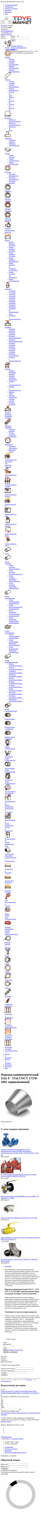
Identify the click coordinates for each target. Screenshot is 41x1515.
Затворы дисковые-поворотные (13, 377)
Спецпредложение (11, 1051)
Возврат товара (6, 1421)
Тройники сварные (12, 141)
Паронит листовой (8, 891)
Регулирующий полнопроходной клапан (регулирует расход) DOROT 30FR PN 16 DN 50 (19, 1175)
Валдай (8, 1391)
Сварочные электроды (8, 1005)
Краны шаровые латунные (12, 243)
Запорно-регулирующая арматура (10, 230)
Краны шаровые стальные (12, 249)
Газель (3, 1391)
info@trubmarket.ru (7, 31)
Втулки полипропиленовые (15, 679)
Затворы (7, 369)
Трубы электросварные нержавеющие (14, 636)
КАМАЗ (3, 1393)
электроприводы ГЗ (10, 505)
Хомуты (7, 988)
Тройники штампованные (14, 144)
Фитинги (8, 191)
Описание (8, 1266)
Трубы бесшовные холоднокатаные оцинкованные (14, 613)
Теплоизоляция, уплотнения (10, 792)
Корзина (3, 25)
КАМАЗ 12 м (28, 1393)
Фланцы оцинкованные (14, 67)
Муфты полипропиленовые (15, 665)
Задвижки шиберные (12, 306)
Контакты (8, 12)
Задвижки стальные (12, 298)
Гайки (7, 964)
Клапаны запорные (12, 333)
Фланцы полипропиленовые (15, 682)
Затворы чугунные (12, 403)
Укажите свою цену (7, 1370)
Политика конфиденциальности (16, 1452)
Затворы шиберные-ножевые (12, 372)
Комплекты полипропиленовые (15, 700)
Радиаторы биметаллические (11, 1026)
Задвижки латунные (12, 295)
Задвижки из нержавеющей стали (13, 311)
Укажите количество (8, 1368)
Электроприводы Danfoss (11, 495)
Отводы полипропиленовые (15, 668)
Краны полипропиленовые (15, 689)
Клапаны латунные (12, 344)
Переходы (8, 118)
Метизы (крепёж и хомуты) (7, 945)
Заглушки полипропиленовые (15, 693)
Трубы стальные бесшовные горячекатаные (14, 585)
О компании (9, 7)
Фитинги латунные (8, 219)
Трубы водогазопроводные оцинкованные (15, 607)
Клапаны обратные (12, 330)
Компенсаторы (10, 719)
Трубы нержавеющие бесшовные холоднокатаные (14, 642)
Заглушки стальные (12, 182)
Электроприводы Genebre (11, 485)
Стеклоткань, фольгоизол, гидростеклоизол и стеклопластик (10, 857)
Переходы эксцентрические (14, 124)
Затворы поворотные (13, 396)
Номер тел (5, 1466)
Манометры (9, 444)
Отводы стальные (12, 82)
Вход (6, 14)
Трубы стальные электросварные (14, 567)
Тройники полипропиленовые (15, 672)
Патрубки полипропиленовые (15, 696)
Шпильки (8, 996)
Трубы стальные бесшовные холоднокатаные (14, 578)
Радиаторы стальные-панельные (8, 1037)
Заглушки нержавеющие (13, 175)
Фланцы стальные (12, 60)
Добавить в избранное (10, 1352)
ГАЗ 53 (13, 1391)
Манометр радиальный (13, 447)
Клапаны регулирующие (14, 354)
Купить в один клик (16, 1350)
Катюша (25, 1391)
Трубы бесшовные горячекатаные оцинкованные (14, 620)
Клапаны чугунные (12, 347)
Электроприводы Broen (11, 535)
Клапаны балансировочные (15, 337)
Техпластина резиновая (9, 881)
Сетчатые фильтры (12, 430)
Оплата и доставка (11, 8)
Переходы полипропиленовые (15, 675)
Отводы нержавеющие (13, 89)
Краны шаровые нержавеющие (13, 259)
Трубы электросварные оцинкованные (14, 601)
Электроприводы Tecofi (11, 544)
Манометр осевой (12, 451)
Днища (7, 153)
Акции (7, 1054)
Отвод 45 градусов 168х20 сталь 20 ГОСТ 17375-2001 (19, 1218)
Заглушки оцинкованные (14, 178)
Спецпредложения (11, 5)
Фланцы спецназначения (14, 70)
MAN (15, 1393)
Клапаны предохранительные (15, 340)
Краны (7, 240)
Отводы (7, 80)
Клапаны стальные (12, 351)
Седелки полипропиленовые (15, 686)
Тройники (8, 138)
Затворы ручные (11, 400)
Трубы (7, 554)
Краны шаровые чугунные (12, 254)
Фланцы (7, 57)
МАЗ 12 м (20, 1393)
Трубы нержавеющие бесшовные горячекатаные (14, 649)
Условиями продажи (6, 1381)
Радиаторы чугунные (8, 1048)
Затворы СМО (11, 393)
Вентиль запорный (8, 413)
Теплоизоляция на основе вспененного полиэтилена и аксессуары (10, 807)
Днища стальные (12, 156)
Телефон (4, 1373)
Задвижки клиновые (12, 302)
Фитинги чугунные (8, 209)
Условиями (29, 1379)
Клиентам (8, 10)
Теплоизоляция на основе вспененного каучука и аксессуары (10, 825)
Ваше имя (5, 1464)
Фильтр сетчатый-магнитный (13, 434)
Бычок (30, 1391)
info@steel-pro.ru (6, 1437)
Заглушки (8, 172)
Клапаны (8, 327)
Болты (7, 956)
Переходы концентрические (15, 120)
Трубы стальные (8, 562)
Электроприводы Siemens (11, 525)
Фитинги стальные (8, 200)
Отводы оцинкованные (14, 86)
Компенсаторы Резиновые (10, 738)
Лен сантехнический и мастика (10, 903)
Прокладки (8, 980)
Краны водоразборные (14, 280)
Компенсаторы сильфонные (10, 728)
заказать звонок (6, 34)
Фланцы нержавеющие (13, 63)
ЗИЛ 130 (19, 1391)
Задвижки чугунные (12, 291)
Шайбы (7, 972)
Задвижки (8, 289)
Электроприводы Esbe (11, 515)
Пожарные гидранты (8, 417)
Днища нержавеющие (13, 163)
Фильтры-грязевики (8, 426)
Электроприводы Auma (11, 476)
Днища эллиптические (14, 159)
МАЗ (34, 1391)
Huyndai (9, 1393)
